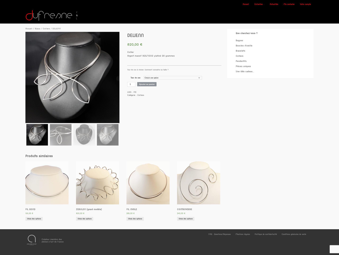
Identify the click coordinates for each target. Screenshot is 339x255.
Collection (258, 4)
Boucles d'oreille (244, 45)
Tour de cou (135, 78)
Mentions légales (242, 234)
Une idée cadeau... (245, 71)
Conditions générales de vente (294, 234)
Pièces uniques (243, 66)
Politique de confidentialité (266, 234)
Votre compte (305, 4)
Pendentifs (241, 61)
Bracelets (240, 51)
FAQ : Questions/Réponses (219, 234)
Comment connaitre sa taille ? (157, 70)
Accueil (246, 4)
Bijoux (37, 28)
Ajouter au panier (147, 84)
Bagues (239, 40)
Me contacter (289, 4)
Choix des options (34, 219)
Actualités (274, 4)
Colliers (46, 28)
